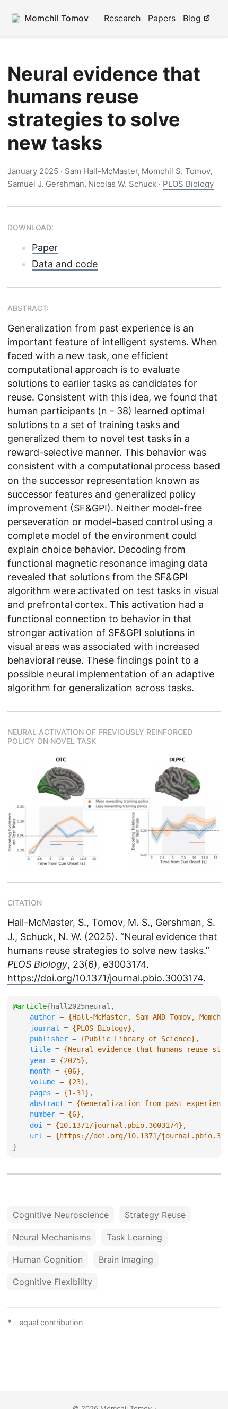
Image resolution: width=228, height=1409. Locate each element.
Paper (45, 247)
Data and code (65, 263)
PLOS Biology (188, 184)
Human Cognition (48, 1259)
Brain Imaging (126, 1259)
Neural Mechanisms (52, 1237)
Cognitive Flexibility (52, 1281)
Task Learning (134, 1237)
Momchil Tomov (56, 18)
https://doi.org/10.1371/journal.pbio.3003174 (105, 978)
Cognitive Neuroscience (61, 1215)
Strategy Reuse (155, 1215)
